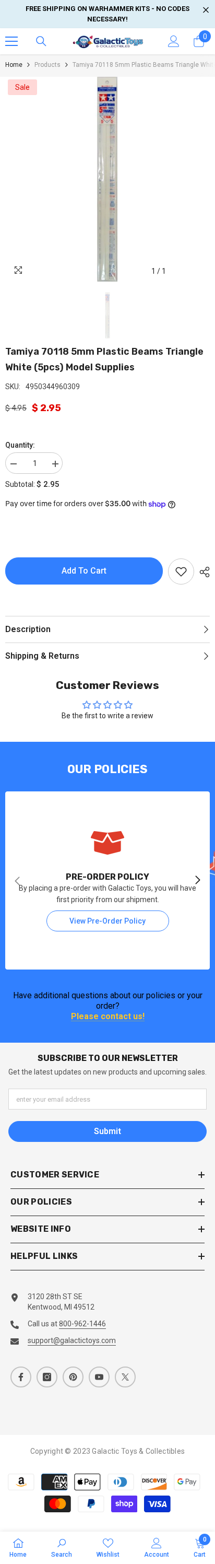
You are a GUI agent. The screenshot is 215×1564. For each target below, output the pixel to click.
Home (13, 64)
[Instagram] (47, 1377)
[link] (107, 880)
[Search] (41, 41)
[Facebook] (20, 1377)
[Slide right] (197, 880)
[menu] (11, 41)
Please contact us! (108, 1016)
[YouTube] (99, 1377)
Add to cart (84, 571)
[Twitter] (125, 1377)
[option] (107, 179)
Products (47, 64)
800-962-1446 (82, 1324)
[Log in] (174, 41)
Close (206, 10)
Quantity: (20, 445)
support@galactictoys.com (72, 1340)
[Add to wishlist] (181, 571)
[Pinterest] (73, 1377)
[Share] (202, 572)
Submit (107, 1131)
